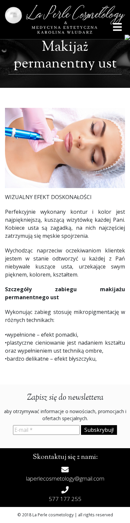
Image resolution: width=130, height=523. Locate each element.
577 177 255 (65, 499)
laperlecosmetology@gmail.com (65, 478)
